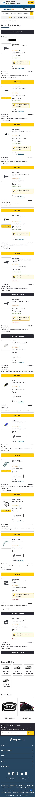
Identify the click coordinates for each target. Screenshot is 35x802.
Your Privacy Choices (6, 792)
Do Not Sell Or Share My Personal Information (23, 792)
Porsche (8, 21)
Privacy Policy (30, 785)
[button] (17, 2)
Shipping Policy (4, 785)
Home (2, 21)
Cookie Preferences (24, 790)
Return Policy (22, 785)
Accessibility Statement (8, 790)
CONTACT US (5, 766)
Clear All (12, 40)
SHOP (2, 745)
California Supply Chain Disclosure (24, 787)
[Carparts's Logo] (9, 9)
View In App (31, 2)
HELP (2, 756)
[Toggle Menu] (2, 9)
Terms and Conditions (7, 787)
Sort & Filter (16, 32)
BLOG (2, 761)
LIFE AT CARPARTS (6, 750)
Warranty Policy (13, 785)
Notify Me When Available (17, 294)
